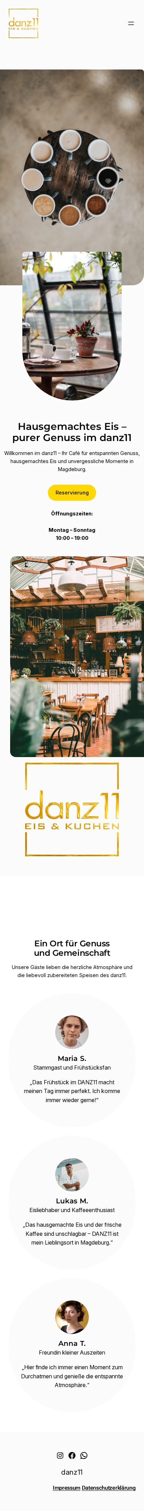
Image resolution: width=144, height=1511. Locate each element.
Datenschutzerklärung (109, 1487)
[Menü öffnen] (131, 23)
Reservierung (72, 493)
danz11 (72, 1472)
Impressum (66, 1487)
